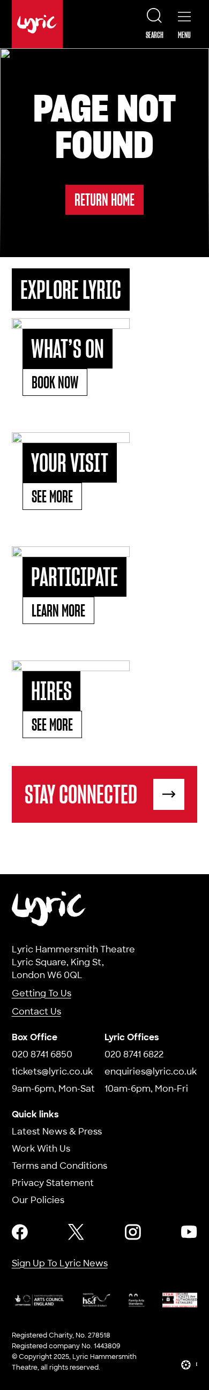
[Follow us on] (20, 1232)
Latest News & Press (57, 1131)
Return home (104, 200)
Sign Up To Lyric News (60, 1263)
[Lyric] (49, 908)
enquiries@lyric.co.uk (150, 1071)
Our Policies (38, 1200)
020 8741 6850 (42, 1054)
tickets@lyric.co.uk (52, 1071)
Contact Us (36, 1011)
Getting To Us (41, 993)
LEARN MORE (58, 610)
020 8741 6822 (133, 1054)
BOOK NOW (55, 382)
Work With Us (41, 1148)
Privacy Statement (53, 1183)
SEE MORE (52, 496)
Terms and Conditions (59, 1165)
